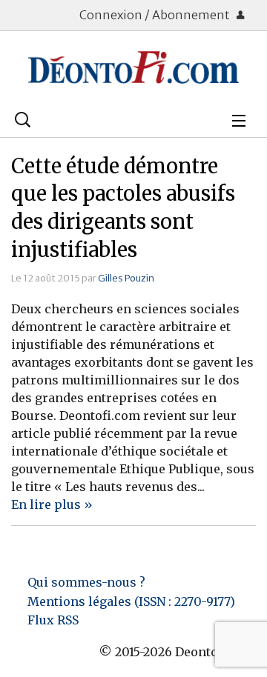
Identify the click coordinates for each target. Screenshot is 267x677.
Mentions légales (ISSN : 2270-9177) (131, 601)
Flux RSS (53, 620)
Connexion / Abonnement (155, 14)
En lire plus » (52, 504)
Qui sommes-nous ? (86, 582)
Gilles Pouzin (126, 278)
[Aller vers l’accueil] (133, 67)
